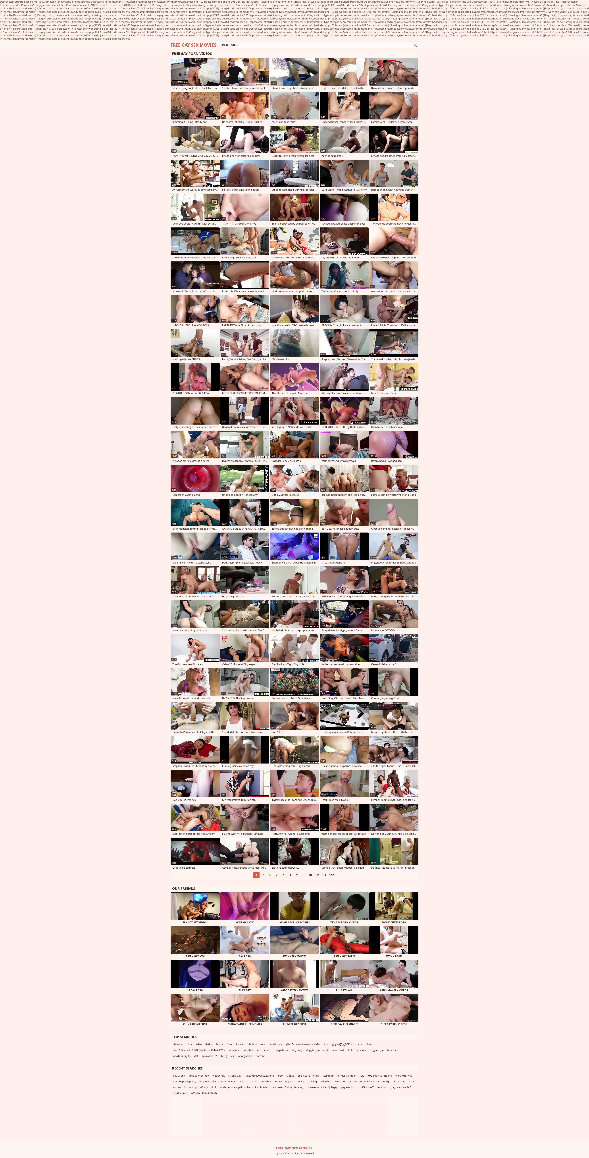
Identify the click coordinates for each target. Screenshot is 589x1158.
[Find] (415, 45)
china (189, 1044)
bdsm (219, 1044)
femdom (382, 1087)
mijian (243, 1081)
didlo (350, 1050)
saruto (177, 1087)
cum (360, 1044)
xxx (259, 1050)
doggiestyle (313, 1050)
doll (196, 1056)
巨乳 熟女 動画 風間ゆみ (204, 1093)
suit (362, 1075)
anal (325, 1044)
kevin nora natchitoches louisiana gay (357, 1081)
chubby (252, 1044)
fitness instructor (404, 1081)
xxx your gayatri (284, 1081)
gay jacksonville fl (401, 1087)
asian (199, 1044)
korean (240, 1044)
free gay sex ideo (199, 1075)
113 (317, 875)
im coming (190, 1087)
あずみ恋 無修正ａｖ (343, 1044)
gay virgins (179, 1075)
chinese (177, 1044)
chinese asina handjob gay (322, 1087)
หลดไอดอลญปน (182, 1056)
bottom (260, 1056)
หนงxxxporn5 (210, 1056)
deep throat (282, 1050)
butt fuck (392, 1050)
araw (280, 1075)
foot (262, 1044)
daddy (209, 1044)
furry (229, 1044)
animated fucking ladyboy (288, 1087)
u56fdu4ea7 (367, 1087)
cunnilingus (275, 1044)
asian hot (326, 1081)
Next (331, 875)
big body (297, 1050)
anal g (300, 1081)
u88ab (290, 1075)
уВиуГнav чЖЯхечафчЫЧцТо (303, 1044)
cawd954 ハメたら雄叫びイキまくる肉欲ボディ (199, 1050)
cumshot (248, 1050)
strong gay (234, 1075)
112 (310, 875)
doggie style (377, 1050)
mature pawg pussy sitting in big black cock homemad (204, 1081)
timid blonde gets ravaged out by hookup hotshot (240, 1087)
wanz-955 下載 (403, 1075)
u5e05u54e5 (180, 1093)
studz (254, 1081)
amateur (234, 1050)
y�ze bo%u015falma (380, 1075)
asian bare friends (308, 1075)
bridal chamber (347, 1075)
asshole (361, 1050)
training (312, 1081)
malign (386, 1081)
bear (369, 1044)
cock (326, 1050)
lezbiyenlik (219, 1075)
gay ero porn (348, 1087)
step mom (328, 1075)
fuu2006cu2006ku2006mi (259, 1075)
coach (267, 1050)
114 (324, 875)
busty (224, 1056)
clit (233, 1056)
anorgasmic (245, 1056)
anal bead (338, 1050)
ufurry (204, 1087)
